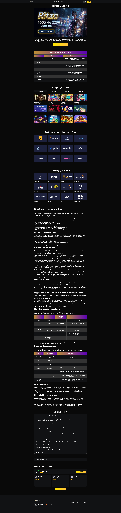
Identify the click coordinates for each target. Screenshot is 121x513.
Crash (66, 91)
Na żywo (53, 91)
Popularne (40, 91)
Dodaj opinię (81, 471)
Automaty (79, 91)
